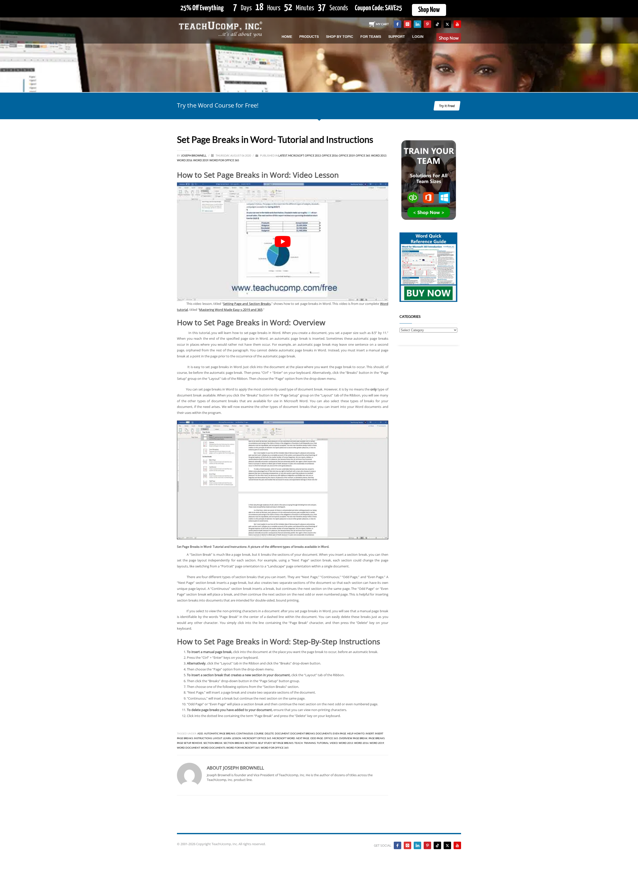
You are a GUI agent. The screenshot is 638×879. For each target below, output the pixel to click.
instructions (203, 738)
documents (324, 733)
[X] (447, 24)
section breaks (234, 742)
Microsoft (296, 155)
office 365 (331, 738)
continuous (244, 733)
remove (197, 742)
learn (227, 738)
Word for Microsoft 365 (243, 747)
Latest (282, 155)
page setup (184, 742)
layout (217, 738)
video (334, 742)
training (310, 742)
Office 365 (363, 155)
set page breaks (283, 742)
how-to (359, 733)
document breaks (302, 733)
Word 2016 (184, 160)
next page (302, 738)
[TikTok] (437, 24)
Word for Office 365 (224, 160)
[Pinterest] (427, 24)
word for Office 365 (275, 747)
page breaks (377, 738)
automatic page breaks (219, 733)
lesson (236, 738)
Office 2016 (330, 155)
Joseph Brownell (194, 155)
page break (360, 738)
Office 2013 (313, 155)
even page (339, 733)
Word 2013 (378, 155)
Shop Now (429, 9)
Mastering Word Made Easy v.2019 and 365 (230, 309)
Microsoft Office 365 (256, 738)
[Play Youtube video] (282, 241)
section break (213, 742)
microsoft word (283, 738)
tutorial (323, 742)
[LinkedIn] (417, 24)
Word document (188, 747)
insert (370, 733)
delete (269, 733)
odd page (316, 738)
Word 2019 (200, 160)
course (259, 733)
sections (251, 742)
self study (265, 742)
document (282, 733)
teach (298, 742)
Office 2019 (347, 155)
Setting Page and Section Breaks (247, 303)
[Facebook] (397, 24)
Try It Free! (447, 106)
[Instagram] (407, 24)
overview (345, 738)
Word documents (213, 747)
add (200, 733)
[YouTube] (457, 24)
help (350, 733)
